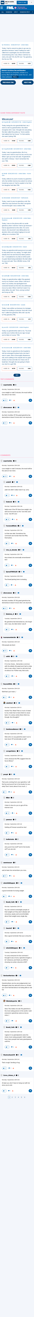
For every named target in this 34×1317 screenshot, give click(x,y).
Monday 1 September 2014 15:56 (14, 576)
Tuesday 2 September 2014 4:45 (14, 952)
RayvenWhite (8, 684)
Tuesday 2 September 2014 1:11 (13, 618)
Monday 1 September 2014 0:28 (11, 389)
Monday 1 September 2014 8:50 (13, 844)
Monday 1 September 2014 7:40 (13, 554)
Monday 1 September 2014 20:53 (14, 933)
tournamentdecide (9, 637)
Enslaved (9, 502)
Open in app (22, 2)
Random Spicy (25, 12)
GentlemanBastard (12, 729)
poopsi (5, 774)
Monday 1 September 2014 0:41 (10, 1059)
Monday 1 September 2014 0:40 (11, 980)
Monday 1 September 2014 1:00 (13, 802)
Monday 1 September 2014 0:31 (10, 867)
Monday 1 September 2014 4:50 (13, 661)
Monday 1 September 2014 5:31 (13, 906)
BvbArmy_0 (10, 614)
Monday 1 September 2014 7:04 (13, 530)
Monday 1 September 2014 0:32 (13, 486)
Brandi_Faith (10, 902)
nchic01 (8, 482)
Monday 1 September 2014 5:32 (13, 1032)
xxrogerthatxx (11, 751)
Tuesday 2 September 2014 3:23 (13, 755)
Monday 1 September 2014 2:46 (13, 506)
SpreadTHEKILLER (12, 572)
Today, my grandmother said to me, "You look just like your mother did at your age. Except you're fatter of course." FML (16, 333)
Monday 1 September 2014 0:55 (10, 1080)
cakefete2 (9, 703)
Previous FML (8, 82)
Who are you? (7, 119)
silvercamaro (7, 407)
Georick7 (9, 928)
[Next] (24, 1097)
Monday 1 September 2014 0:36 (11, 887)
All (3, 12)
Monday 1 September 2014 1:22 (13, 824)
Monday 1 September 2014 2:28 (13, 1005)
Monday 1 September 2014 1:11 (13, 707)
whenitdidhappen (9, 883)
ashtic (8, 656)
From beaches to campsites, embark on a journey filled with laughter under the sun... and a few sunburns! (16, 74)
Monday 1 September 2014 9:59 (13, 733)
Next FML (27, 82)
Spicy (16, 12)
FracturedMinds (11, 526)
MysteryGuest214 (9, 1055)
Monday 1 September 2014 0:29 (11, 642)
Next (17, 375)
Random (9, 12)
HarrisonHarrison (9, 975)
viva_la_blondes (11, 550)
